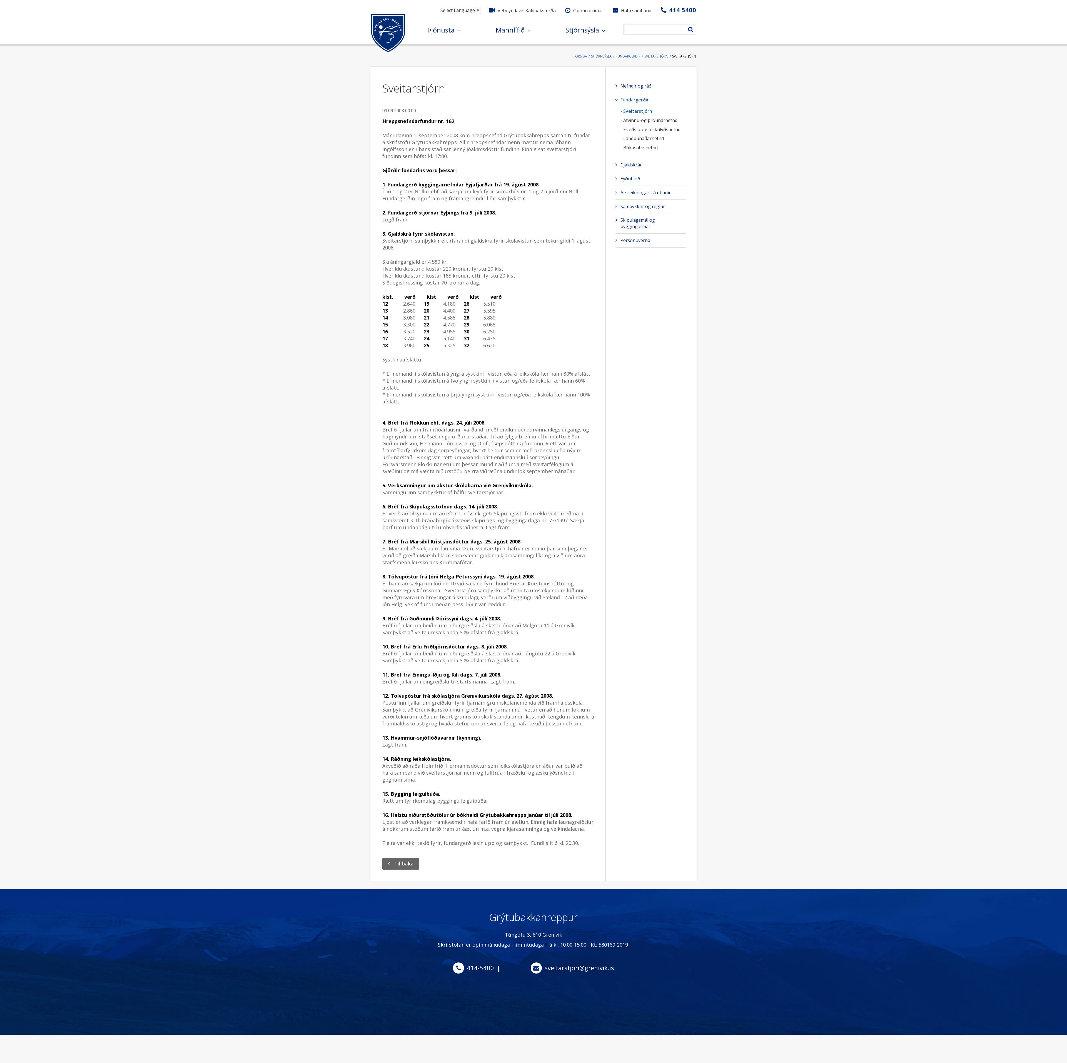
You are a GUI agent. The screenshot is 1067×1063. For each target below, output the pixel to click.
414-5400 (480, 968)
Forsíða (580, 56)
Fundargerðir (628, 56)
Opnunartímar (588, 11)
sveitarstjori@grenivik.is (579, 968)
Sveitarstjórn (656, 56)
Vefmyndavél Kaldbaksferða (527, 11)
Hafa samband (636, 11)
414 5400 (682, 10)
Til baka (404, 863)
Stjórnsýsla (601, 56)
